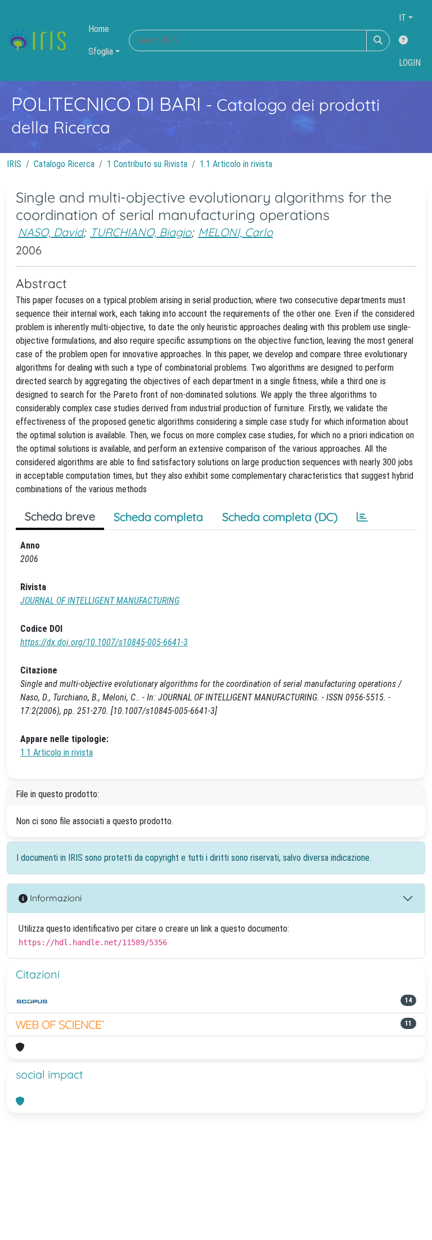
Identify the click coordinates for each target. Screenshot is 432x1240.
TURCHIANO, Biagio (140, 232)
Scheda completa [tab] (158, 517)
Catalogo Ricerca (64, 164)
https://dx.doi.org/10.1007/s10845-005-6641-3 (104, 642)
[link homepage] (41, 40)
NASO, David (50, 232)
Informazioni (55, 898)
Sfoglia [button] (100, 51)
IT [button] (402, 17)
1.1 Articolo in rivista (236, 164)
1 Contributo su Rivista (147, 164)
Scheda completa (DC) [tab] (280, 517)
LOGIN (410, 62)
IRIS (14, 164)
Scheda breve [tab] (60, 516)
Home (98, 29)
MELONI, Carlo (235, 232)
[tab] (362, 517)
